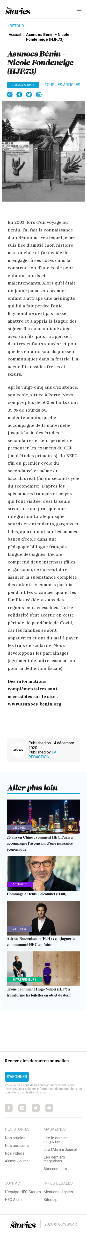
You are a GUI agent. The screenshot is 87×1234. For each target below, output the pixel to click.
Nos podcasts (17, 1145)
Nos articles (15, 1138)
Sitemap (51, 1199)
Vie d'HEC (19, 827)
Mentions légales (58, 1192)
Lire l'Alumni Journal (60, 1149)
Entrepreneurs (24, 979)
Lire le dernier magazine (55, 1140)
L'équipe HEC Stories (23, 1192)
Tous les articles (62, 84)
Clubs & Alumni (23, 85)
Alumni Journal (17, 1161)
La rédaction (42, 754)
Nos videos (14, 1153)
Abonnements (55, 1168)
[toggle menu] (79, 11)
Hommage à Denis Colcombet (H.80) (36, 893)
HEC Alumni (14, 1199)
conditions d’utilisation (20, 1092)
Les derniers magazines (54, 1159)
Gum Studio (68, 1224)
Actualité (20, 884)
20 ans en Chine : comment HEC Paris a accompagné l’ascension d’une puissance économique (40, 843)
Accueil (15, 34)
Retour (17, 26)
